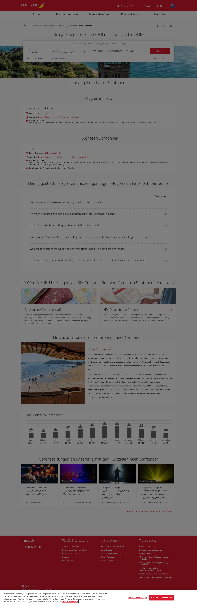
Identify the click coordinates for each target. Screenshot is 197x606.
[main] (98, 598)
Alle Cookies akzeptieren (161, 597)
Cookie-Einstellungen (137, 597)
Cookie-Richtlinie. (70, 601)
